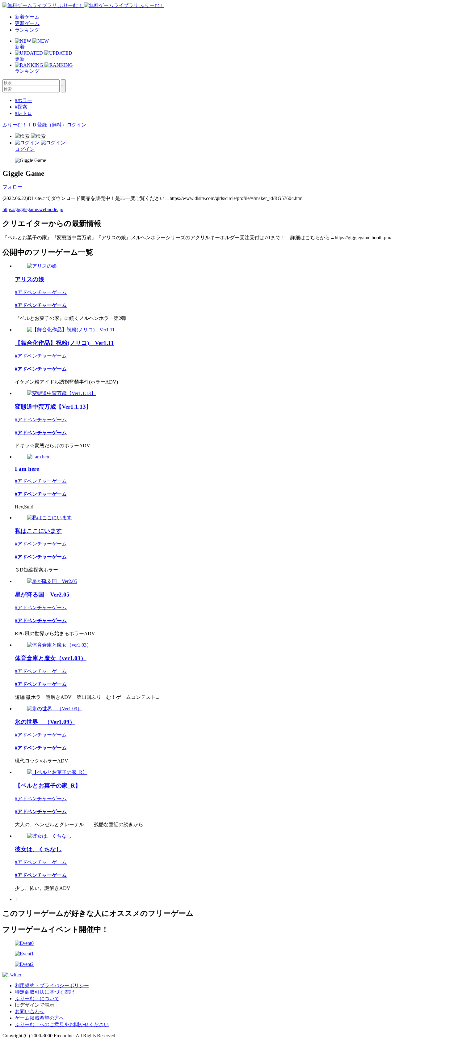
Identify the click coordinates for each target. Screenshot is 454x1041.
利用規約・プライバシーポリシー (52, 985)
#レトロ (23, 113)
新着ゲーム (27, 16)
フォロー (12, 186)
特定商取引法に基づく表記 (44, 992)
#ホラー (23, 100)
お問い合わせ (29, 1011)
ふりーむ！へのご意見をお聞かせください (62, 1024)
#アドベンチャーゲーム (41, 292)
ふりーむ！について (37, 998)
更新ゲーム (27, 23)
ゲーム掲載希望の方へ (39, 1018)
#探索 (21, 106)
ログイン (76, 124)
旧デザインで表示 (34, 1005)
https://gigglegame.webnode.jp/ (32, 209)
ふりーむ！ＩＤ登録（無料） (34, 124)
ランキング (27, 29)
